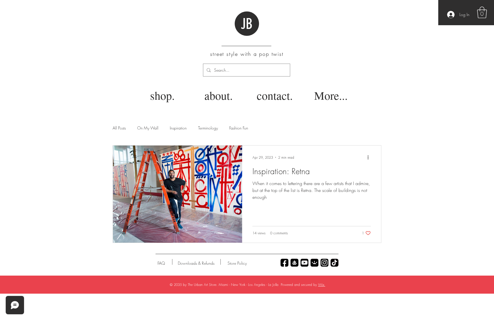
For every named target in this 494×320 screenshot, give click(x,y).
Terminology (208, 128)
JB (246, 24)
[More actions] (369, 157)
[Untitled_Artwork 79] (324, 263)
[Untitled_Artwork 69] (334, 263)
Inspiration (178, 128)
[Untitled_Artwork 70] (284, 263)
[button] (482, 12)
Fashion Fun (238, 128)
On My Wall (147, 128)
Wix (321, 284)
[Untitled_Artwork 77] (304, 263)
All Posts (119, 128)
